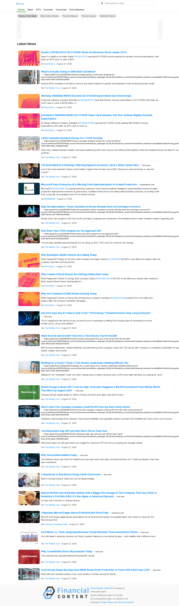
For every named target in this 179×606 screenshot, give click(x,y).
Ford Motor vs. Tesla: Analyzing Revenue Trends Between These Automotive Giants (95, 532)
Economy (48, 9)
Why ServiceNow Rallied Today (64, 455)
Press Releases (77, 9)
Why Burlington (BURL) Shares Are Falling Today (69, 254)
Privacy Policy (106, 602)
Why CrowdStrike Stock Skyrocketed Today (72, 551)
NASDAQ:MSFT (58, 188)
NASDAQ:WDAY (86, 100)
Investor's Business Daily (56, 524)
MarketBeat (49, 199)
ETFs (38, 9)
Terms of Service (126, 602)
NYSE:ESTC (80, 56)
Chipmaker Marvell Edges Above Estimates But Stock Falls (82, 512)
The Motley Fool (52, 88)
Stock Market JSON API (101, 588)
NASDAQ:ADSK (86, 123)
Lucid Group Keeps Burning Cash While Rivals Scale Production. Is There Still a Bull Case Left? (100, 569)
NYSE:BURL (114, 259)
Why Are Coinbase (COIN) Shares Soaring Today (69, 293)
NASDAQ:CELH (104, 278)
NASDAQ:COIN (118, 298)
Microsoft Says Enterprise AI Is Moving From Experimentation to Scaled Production (97, 184)
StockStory (49, 64)
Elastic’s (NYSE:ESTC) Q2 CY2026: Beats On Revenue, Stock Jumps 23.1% (84, 52)
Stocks (21, 9)
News (30, 9)
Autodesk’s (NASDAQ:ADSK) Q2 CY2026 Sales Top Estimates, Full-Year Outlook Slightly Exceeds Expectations (96, 117)
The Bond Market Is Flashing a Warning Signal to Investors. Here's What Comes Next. (95, 165)
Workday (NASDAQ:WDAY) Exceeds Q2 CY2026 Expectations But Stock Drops (86, 95)
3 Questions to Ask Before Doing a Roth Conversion (76, 474)
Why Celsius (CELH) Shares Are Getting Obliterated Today (74, 274)
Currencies (61, 9)
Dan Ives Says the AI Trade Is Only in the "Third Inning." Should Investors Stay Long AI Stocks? (96, 315)
